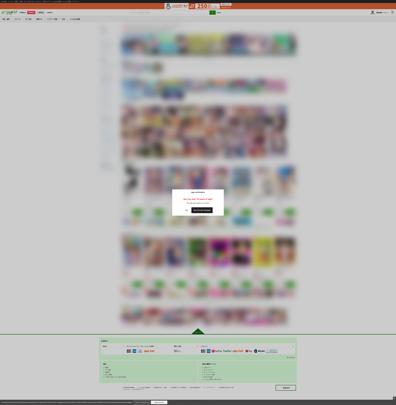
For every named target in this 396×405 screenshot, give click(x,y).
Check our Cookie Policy (142, 402)
